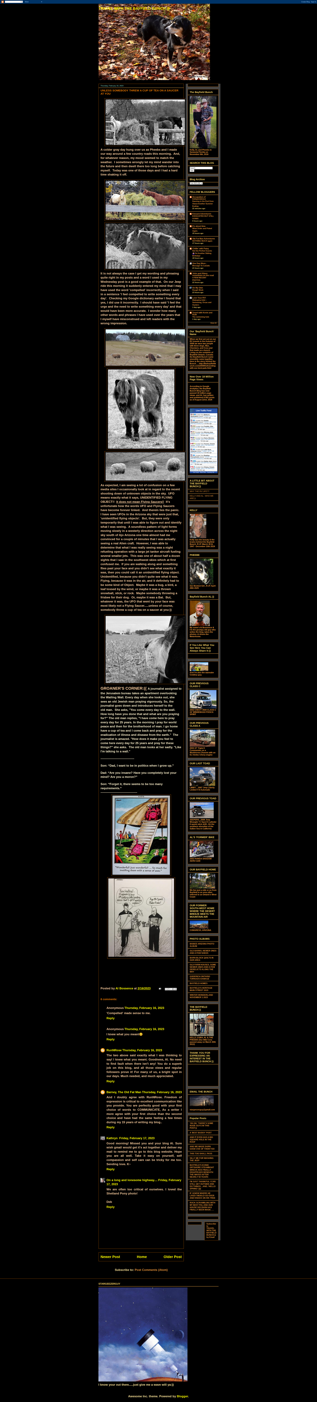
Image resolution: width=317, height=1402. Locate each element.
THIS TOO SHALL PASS (201, 1154)
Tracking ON (210, 472)
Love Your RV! (199, 298)
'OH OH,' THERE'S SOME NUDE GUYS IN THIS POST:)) (201, 1125)
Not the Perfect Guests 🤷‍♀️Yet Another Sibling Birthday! (202, 253)
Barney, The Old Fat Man (123, 1092)
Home (142, 1257)
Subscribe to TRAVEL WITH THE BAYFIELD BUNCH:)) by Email (211, 1230)
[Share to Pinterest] (175, 989)
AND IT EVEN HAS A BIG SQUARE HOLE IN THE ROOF (201, 1139)
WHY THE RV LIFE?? (199, 491)
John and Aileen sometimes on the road (203, 274)
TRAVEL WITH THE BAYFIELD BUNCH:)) (134, 8)
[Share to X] (171, 989)
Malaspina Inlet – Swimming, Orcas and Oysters (201, 302)
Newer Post (110, 1257)
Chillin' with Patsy (200, 248)
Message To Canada (201, 266)
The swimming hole (200, 317)
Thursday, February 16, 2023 (144, 1008)
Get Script (196, 472)
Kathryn (112, 1138)
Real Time (203, 472)
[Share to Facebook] (173, 989)
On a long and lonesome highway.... (132, 1180)
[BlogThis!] (168, 989)
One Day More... (199, 263)
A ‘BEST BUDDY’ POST (201, 1133)
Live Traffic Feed (203, 411)
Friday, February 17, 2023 (137, 1138)
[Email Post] (159, 988)
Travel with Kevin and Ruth (202, 314)
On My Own (197, 288)
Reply (110, 1018)
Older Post (173, 1257)
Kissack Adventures (201, 214)
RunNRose (114, 1050)
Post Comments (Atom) (151, 1270)
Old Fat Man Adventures (203, 239)
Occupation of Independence (199, 198)
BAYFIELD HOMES (199, 983)
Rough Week (197, 290)
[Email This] (166, 989)
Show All (213, 323)
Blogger (182, 1396)
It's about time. (199, 226)
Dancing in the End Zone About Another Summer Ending (203, 203)
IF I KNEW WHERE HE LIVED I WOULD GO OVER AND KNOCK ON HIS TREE (202, 1195)
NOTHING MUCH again (202, 241)
